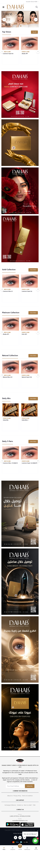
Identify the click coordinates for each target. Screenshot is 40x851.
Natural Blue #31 (7, 377)
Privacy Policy (17, 796)
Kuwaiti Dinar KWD (31, 2)
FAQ (34, 805)
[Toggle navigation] (3, 7)
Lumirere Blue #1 (8, 291)
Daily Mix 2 (25, 420)
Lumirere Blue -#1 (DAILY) (10, 463)
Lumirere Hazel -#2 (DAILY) (29, 463)
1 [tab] (19, 25)
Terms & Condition (27, 796)
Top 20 (34, 32)
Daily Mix (5, 420)
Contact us (20, 805)
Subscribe (30, 786)
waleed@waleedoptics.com (20, 821)
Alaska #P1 (25, 53)
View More (33, 270)
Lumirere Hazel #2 (8, 53)
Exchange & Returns (10, 805)
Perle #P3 (24, 334)
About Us (10, 796)
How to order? (28, 805)
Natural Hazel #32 (27, 377)
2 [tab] (20, 25)
